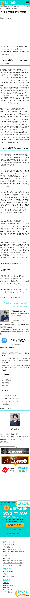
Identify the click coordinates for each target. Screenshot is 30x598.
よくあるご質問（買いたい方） (13, 563)
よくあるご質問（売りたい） (10, 395)
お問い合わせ (8, 592)
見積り (6, 574)
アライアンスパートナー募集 (10, 401)
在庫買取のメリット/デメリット (13, 547)
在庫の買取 (5, 383)
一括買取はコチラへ (15, 533)
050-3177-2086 (15, 513)
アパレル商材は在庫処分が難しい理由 (15, 551)
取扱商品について (9, 545)
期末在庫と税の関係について (12, 549)
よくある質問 (8, 558)
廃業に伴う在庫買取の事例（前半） (12, 353)
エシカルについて (9, 587)
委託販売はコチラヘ (15, 529)
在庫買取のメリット (8, 404)
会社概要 (6, 583)
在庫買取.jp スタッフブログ (16, 6)
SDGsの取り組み (9, 585)
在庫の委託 (5, 385)
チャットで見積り (9, 576)
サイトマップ (8, 589)
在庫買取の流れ (8, 571)
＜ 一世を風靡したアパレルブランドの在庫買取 (15, 303)
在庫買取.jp (3, 6)
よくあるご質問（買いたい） (10, 398)
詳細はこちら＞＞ (6, 442)
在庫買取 (17, 297)
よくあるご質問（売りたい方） (13, 560)
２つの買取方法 (6, 380)
